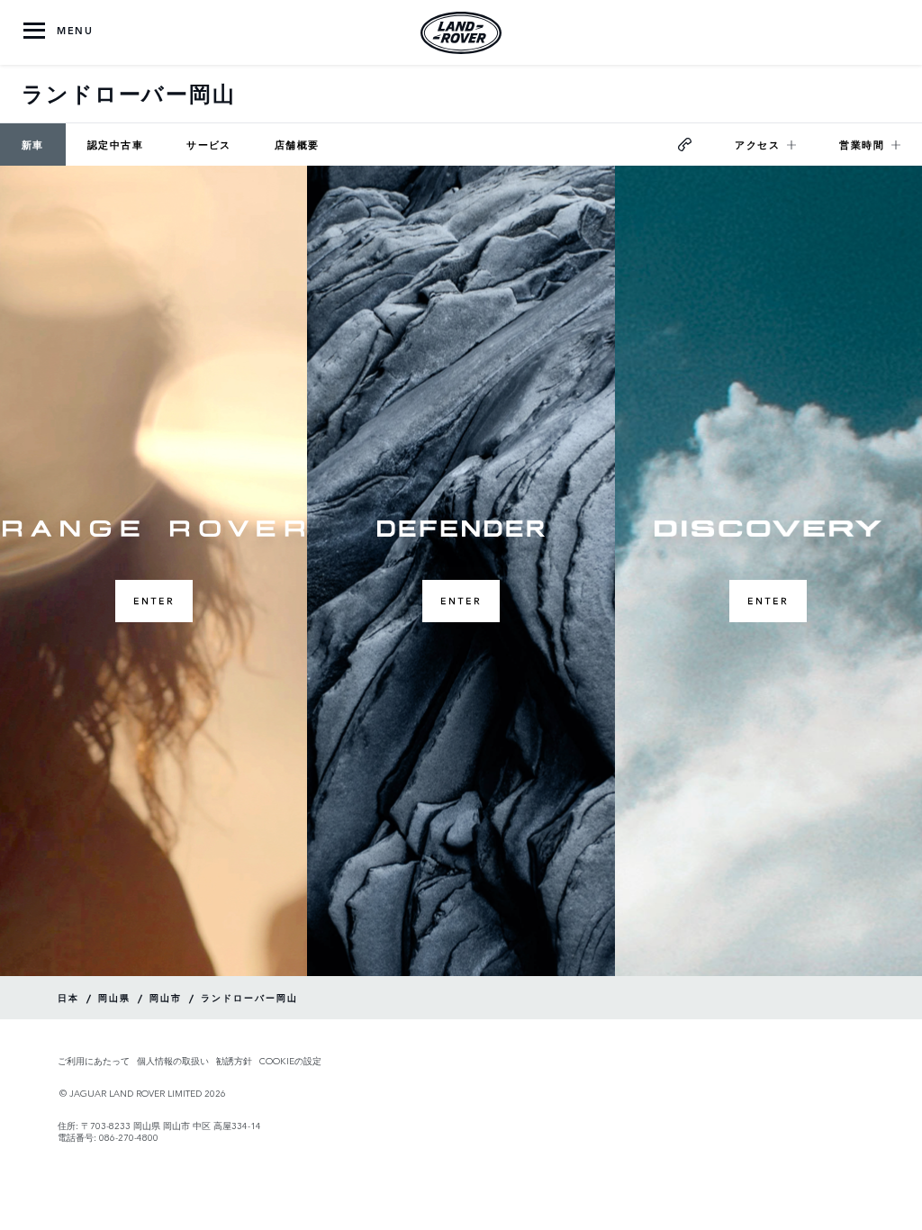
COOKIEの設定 (290, 1060)
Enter (154, 600)
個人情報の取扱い (173, 1061)
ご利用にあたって (94, 1061)
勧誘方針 (234, 1061)
